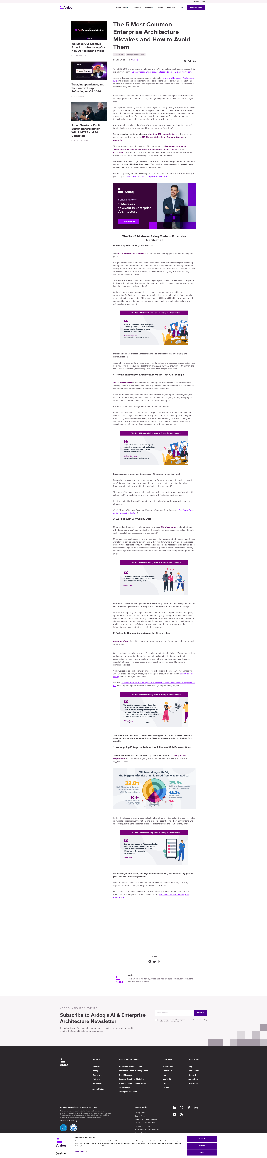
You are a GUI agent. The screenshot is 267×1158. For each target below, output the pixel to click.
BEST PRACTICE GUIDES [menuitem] (129, 1060)
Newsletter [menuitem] (193, 1083)
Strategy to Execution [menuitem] (128, 1091)
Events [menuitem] (165, 1083)
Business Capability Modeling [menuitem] (131, 1079)
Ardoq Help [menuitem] (193, 1079)
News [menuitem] (165, 1075)
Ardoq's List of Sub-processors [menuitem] (146, 1119)
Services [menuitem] (96, 1066)
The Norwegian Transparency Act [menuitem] (147, 1129)
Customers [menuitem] (97, 1075)
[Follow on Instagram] (196, 1108)
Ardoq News (118, 54)
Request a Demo (196, 8)
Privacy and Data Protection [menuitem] (145, 1123)
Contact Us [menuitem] (167, 1071)
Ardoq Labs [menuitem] (97, 1083)
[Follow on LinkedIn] (174, 1108)
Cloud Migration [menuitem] (125, 1075)
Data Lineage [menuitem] (124, 1087)
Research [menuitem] (192, 1075)
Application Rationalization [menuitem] (130, 1066)
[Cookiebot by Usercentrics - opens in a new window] (61, 1154)
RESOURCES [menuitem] (194, 1060)
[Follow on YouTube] (174, 1115)
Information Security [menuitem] (142, 1126)
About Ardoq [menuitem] (168, 1066)
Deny (202, 1152)
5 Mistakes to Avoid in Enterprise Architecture (146, 176)
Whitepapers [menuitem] (193, 1071)
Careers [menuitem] (166, 1087)
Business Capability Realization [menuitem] (132, 1083)
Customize (201, 1146)
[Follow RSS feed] (181, 1115)
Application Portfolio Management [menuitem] (133, 1071)
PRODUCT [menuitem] (97, 1060)
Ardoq (135, 59)
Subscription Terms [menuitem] (142, 1133)
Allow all (202, 1139)
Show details (79, 1151)
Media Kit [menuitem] (167, 1079)
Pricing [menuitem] (95, 1071)
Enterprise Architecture (135, 54)
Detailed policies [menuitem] (141, 1107)
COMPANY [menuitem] (167, 1060)
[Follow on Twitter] (181, 1108)
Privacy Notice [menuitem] (140, 1112)
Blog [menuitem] (190, 1066)
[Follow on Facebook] (189, 1108)
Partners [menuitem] (96, 1079)
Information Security (67, 1121)
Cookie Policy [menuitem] (140, 1116)
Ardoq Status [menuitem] (98, 1089)
